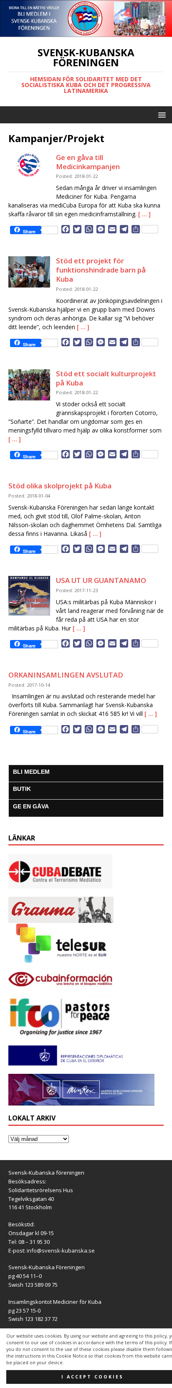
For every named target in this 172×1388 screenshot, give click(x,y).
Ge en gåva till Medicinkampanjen (88, 162)
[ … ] (144, 214)
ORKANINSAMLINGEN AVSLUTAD (65, 675)
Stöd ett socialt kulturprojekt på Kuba (106, 378)
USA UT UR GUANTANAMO (101, 580)
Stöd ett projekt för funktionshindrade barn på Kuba (101, 270)
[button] (160, 114)
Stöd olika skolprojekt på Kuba (59, 485)
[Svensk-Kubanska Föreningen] (86, 32)
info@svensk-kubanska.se (61, 1250)
